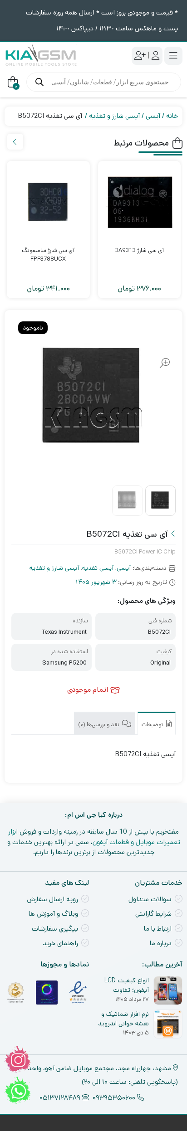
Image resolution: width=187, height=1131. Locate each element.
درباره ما (161, 943)
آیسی (153, 116)
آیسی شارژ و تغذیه (114, 116)
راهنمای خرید (60, 943)
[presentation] (15, 142)
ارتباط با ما (158, 928)
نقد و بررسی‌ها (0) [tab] (99, 724)
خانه (172, 116)
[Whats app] (17, 1090)
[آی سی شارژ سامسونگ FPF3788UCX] (48, 202)
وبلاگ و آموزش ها (53, 913)
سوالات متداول (150, 899)
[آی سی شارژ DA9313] (140, 202)
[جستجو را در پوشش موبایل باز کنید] (103, 82)
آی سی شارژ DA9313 (139, 250)
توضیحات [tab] (153, 724)
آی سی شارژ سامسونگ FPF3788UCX (48, 255)
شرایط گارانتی (153, 913)
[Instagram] (17, 1059)
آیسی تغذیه (97, 568)
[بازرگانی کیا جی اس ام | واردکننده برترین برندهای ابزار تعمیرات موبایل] (41, 55)
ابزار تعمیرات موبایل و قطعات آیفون (94, 837)
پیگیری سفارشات (55, 928)
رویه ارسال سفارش (52, 899)
